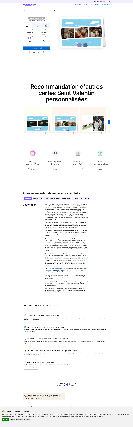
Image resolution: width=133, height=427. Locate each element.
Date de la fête (66, 198)
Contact (85, 4)
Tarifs (46, 198)
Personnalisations (55, 198)
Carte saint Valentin (33, 10)
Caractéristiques (37, 198)
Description (28, 198)
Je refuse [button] (12, 419)
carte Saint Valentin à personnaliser (58, 268)
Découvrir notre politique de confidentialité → (89, 416)
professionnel (106, 1)
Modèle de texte (84, 198)
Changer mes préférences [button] (23, 419)
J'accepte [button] (5, 419)
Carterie (26, 10)
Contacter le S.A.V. (31, 368)
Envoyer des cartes (95, 406)
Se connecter (105, 4)
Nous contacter (27, 406)
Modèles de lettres (73, 406)
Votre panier (95, 4)
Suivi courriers (36, 406)
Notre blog (55, 406)
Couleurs (75, 198)
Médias (61, 406)
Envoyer (78, 4)
